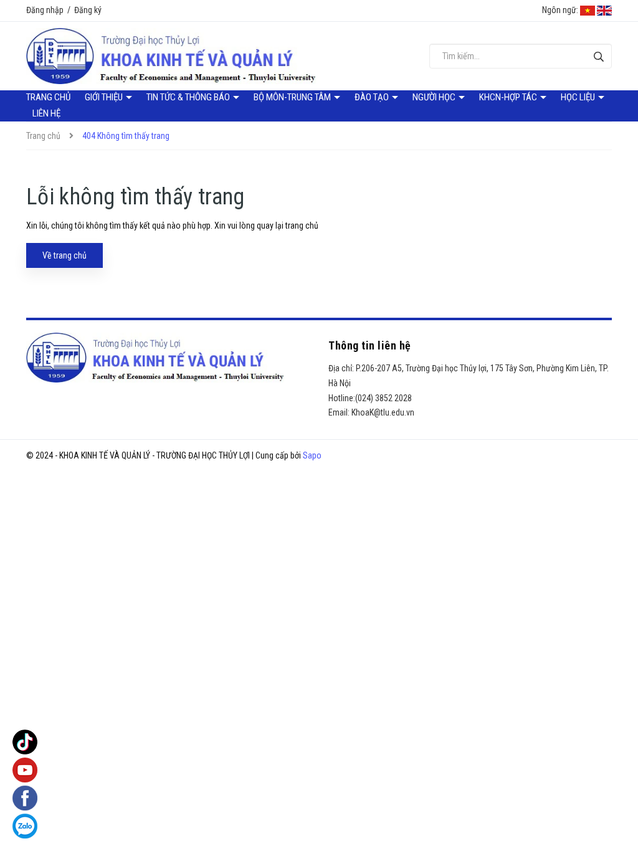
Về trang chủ (64, 255)
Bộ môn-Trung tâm (293, 97)
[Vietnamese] (587, 10)
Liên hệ (46, 113)
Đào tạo (373, 97)
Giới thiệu (105, 97)
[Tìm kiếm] (599, 56)
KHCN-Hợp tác (509, 97)
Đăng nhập (45, 10)
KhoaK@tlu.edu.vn (382, 412)
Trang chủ (48, 97)
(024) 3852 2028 (383, 398)
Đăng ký (88, 10)
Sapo (312, 455)
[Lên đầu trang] (613, 816)
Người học (434, 97)
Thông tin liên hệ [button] (369, 345)
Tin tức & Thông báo (189, 97)
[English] (604, 10)
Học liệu (579, 97)
